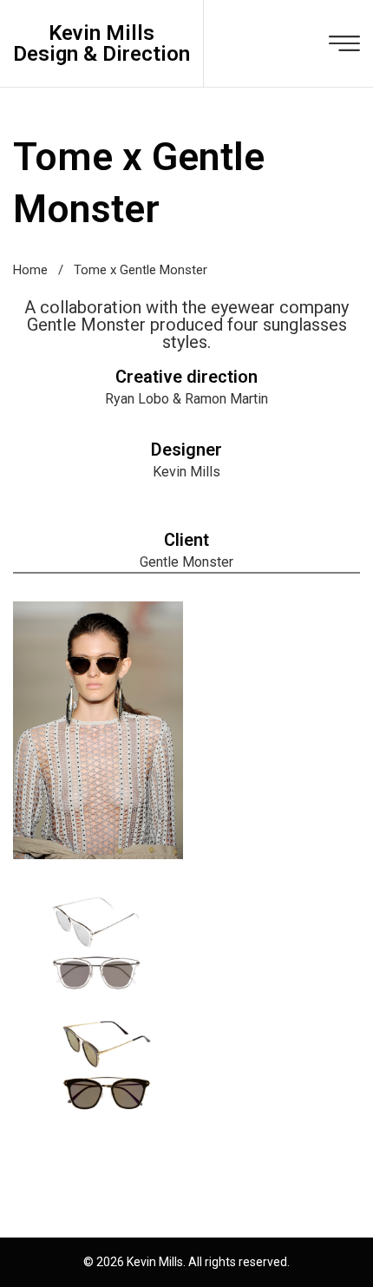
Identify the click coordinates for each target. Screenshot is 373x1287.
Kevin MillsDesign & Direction (101, 43)
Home (30, 270)
